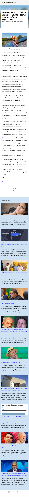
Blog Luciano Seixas (10, 2)
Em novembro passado (8, 138)
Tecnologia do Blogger (15, 492)
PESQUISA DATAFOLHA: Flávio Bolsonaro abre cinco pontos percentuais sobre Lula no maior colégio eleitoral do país (14, 332)
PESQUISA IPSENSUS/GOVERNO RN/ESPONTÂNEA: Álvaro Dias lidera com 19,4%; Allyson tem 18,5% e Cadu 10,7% (14, 244)
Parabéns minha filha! (6, 216)
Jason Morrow (18, 494)
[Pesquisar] (27, 2)
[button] (3, 26)
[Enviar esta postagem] (3, 178)
